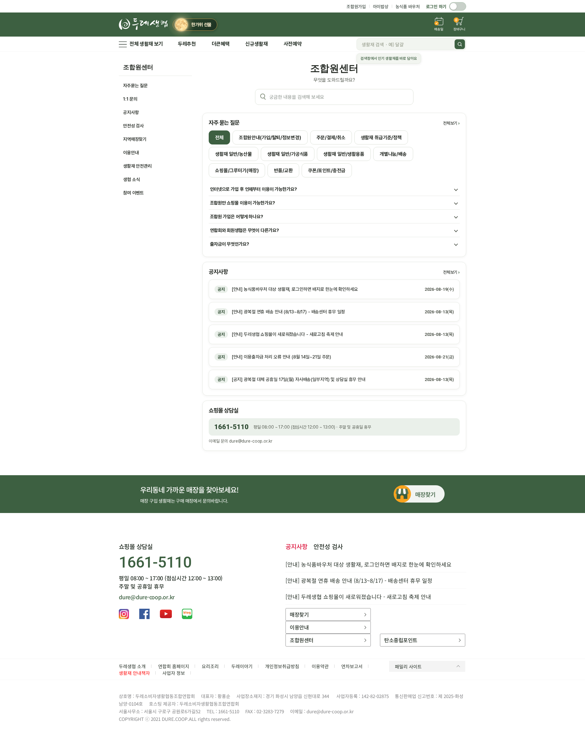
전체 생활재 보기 (146, 44)
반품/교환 (283, 170)
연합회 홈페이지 (173, 666)
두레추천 (187, 44)
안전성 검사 (133, 126)
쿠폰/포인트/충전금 (327, 170)
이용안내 (131, 152)
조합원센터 (138, 67)
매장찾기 (299, 614)
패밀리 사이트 (408, 666)
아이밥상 (380, 6)
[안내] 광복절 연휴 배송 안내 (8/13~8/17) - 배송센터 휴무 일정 (358, 580)
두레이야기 (242, 666)
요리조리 (210, 666)
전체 (219, 138)
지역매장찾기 (135, 139)
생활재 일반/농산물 (233, 154)
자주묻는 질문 (135, 85)
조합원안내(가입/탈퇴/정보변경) (270, 138)
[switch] (457, 6)
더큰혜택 (221, 44)
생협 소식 (131, 179)
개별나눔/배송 (393, 154)
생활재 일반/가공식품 (287, 154)
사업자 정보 (173, 673)
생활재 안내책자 (134, 673)
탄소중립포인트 (400, 640)
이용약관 (320, 666)
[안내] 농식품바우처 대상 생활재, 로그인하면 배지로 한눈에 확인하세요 (368, 564)
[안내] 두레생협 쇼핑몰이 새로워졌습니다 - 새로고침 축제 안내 (358, 596)
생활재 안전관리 (137, 166)
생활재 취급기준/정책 (381, 138)
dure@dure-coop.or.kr (250, 441)
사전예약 (293, 44)
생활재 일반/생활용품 (343, 154)
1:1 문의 (130, 99)
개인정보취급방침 (282, 666)
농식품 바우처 (407, 6)
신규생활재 (256, 44)
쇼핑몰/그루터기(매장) (237, 170)
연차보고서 (352, 666)
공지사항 (131, 112)
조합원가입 (356, 6)
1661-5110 (231, 427)
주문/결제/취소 (331, 138)
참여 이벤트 (133, 193)
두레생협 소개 (132, 666)
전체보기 (450, 123)
